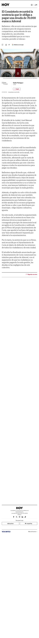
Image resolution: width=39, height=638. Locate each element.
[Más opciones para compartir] (9, 45)
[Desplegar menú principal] (36, 5)
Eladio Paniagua (18, 83)
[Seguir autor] (16, 89)
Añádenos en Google (18, 44)
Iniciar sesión (32, 5)
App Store (11, 523)
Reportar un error (32, 274)
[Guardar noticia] (2, 44)
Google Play (29, 523)
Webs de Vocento (32, 531)
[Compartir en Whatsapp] (6, 45)
